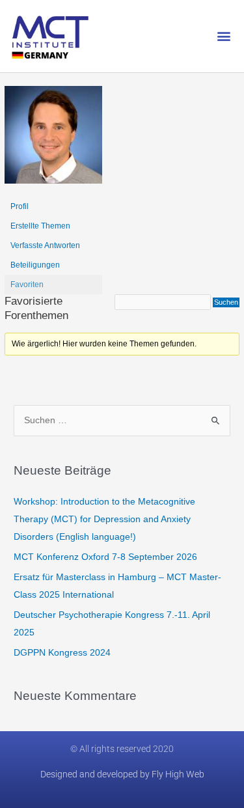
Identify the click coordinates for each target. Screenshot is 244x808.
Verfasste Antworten (45, 245)
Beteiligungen (35, 265)
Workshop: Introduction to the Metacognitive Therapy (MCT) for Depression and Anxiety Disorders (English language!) (104, 519)
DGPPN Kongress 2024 (62, 653)
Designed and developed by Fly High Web (122, 774)
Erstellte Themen (40, 225)
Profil (19, 206)
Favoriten (27, 284)
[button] (223, 36)
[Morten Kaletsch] (53, 140)
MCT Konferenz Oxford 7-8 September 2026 (105, 557)
